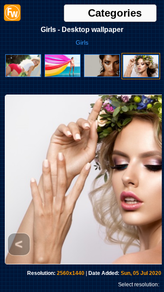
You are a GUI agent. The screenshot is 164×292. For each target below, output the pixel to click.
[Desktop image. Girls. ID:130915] (141, 76)
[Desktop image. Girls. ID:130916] (102, 75)
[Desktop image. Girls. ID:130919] (62, 75)
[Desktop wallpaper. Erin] (23, 75)
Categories (115, 13)
